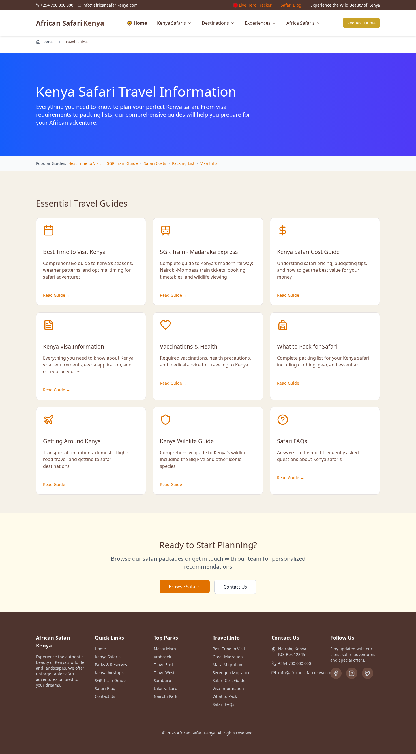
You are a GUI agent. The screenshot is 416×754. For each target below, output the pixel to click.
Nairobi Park (165, 696)
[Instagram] (351, 673)
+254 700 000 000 (294, 663)
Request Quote (361, 23)
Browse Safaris (185, 586)
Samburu (162, 680)
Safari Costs (155, 163)
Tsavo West (164, 672)
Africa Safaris (300, 23)
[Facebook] (336, 673)
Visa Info (208, 163)
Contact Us (235, 587)
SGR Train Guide (122, 163)
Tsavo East (163, 664)
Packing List (183, 163)
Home (47, 41)
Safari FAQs (223, 704)
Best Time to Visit (84, 163)
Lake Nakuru (165, 688)
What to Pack (225, 696)
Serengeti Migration (232, 672)
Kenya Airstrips (109, 672)
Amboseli (162, 656)
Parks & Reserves (111, 664)
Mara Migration (227, 664)
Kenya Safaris (171, 23)
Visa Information (228, 688)
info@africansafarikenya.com (305, 672)
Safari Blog (291, 5)
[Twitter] (367, 673)
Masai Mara (165, 648)
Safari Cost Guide (229, 680)
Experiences (258, 23)
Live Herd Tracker (255, 5)
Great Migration (228, 656)
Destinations (215, 23)
